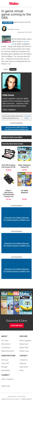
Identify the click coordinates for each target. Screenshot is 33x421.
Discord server (27, 117)
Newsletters (5, 370)
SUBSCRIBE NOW (16, 325)
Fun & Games (7, 23)
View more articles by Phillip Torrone (14, 106)
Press (22, 370)
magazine (25, 340)
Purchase (4, 360)
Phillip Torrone (8, 95)
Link (9, 64)
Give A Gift (5, 363)
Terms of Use (21, 396)
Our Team (4, 340)
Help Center (24, 367)
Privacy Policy (12, 396)
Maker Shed (24, 347)
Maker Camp (24, 351)
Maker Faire (24, 344)
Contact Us (24, 360)
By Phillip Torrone (13, 29)
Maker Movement (7, 351)
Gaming (12, 69)
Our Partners (5, 347)
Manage (4, 367)
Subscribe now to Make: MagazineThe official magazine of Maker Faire (16, 128)
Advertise (23, 363)
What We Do (5, 344)
